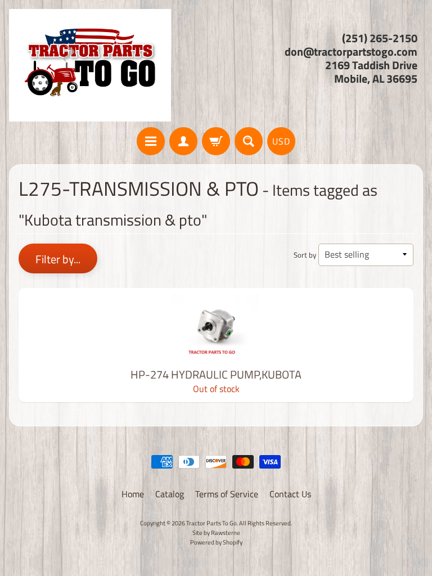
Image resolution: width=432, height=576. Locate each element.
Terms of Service (226, 494)
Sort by (305, 254)
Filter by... (57, 259)
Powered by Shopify (216, 542)
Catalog (169, 494)
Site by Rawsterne (216, 532)
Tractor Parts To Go (211, 523)
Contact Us (290, 494)
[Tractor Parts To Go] (90, 65)
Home (133, 494)
